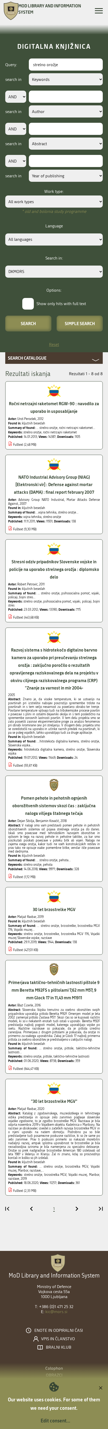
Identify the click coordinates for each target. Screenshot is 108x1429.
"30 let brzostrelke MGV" (54, 1101)
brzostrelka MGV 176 (75, 934)
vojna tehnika (32, 517)
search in (13, 79)
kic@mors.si (56, 1311)
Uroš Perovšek (26, 419)
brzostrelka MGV (55, 1175)
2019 (24, 1179)
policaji (86, 601)
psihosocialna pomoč (57, 601)
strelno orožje (32, 432)
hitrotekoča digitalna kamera (44, 749)
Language (54, 225)
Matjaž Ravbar (26, 917)
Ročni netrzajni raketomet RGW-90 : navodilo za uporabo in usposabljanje (54, 407)
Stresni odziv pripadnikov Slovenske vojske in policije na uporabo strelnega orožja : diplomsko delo (54, 569)
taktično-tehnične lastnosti (71, 1056)
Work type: (54, 191)
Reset (54, 344)
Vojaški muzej (77, 1175)
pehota (47, 865)
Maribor (94, 1175)
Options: (54, 290)
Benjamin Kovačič (47, 821)
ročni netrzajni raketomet (60, 432)
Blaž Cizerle (25, 1005)
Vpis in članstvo (58, 1339)
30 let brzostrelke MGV (54, 909)
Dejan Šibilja (25, 821)
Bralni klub (58, 1347)
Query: (11, 64)
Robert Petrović (27, 584)
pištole (47, 1056)
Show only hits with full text (61, 303)
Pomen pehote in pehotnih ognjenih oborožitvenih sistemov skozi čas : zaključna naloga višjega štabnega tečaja (54, 805)
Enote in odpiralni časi (58, 1330)
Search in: (54, 258)
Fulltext (18, 445)
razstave (46, 938)
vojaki (76, 601)
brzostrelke (51, 934)
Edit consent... (55, 1420)
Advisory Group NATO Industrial (41, 500)
